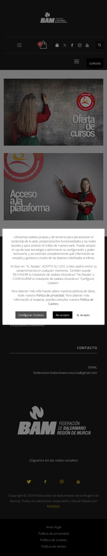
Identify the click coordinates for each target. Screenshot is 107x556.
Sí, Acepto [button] (83, 315)
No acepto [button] (62, 315)
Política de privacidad (50, 295)
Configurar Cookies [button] (31, 315)
